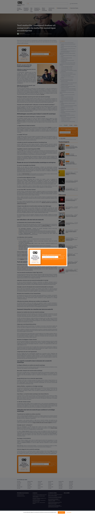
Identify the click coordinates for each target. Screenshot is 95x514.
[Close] (65, 250)
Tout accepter (61, 512)
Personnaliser (69, 512)
